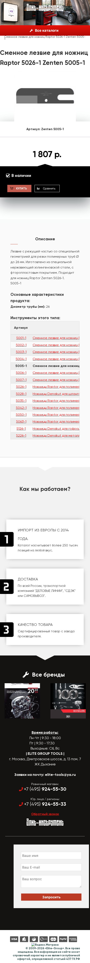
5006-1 (21, 373)
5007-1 (21, 380)
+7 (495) (45, 789)
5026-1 (21, 387)
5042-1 (21, 408)
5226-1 (21, 435)
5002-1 (21, 345)
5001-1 (21, 338)
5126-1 (21, 429)
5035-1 (21, 401)
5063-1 (21, 422)
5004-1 (21, 359)
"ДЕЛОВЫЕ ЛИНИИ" (49, 591)
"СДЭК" (70, 591)
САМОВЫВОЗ (34, 596)
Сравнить (49, 188)
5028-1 (21, 394)
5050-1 (21, 415)
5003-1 (21, 352)
